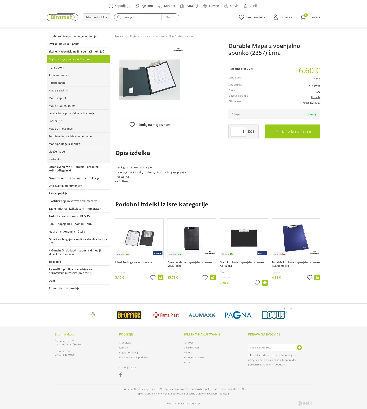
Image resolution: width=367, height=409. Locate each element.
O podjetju (122, 6)
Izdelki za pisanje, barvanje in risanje (73, 36)
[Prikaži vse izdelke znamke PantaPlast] (165, 315)
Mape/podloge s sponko (64, 144)
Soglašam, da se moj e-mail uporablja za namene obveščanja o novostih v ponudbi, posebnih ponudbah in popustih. (272, 360)
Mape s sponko (58, 98)
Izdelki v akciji (191, 347)
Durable (315, 97)
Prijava (286, 17)
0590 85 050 (63, 351)
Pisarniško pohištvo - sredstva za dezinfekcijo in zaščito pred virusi (70, 271)
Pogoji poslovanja (129, 352)
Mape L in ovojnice (61, 128)
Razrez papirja (58, 193)
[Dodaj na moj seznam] (153, 278)
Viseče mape (57, 151)
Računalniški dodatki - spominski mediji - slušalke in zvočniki (75, 252)
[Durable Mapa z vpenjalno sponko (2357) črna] (149, 79)
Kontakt (169, 6)
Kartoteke (55, 159)
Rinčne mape (57, 83)
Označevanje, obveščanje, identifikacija (74, 178)
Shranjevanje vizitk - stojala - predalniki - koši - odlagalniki (75, 168)
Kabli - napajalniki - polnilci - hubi (71, 224)
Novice (214, 6)
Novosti (188, 352)
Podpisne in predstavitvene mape (70, 136)
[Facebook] (121, 375)
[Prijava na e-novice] (299, 347)
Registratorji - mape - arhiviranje (70, 59)
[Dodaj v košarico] (160, 277)
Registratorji (56, 67)
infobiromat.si (65, 354)
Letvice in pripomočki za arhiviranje (71, 113)
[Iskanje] (170, 17)
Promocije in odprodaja (64, 288)
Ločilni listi (55, 121)
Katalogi (192, 6)
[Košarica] (310, 17)
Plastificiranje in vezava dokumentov (73, 201)
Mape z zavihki (58, 90)
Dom (52, 280)
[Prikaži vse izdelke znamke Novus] (275, 315)
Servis (234, 6)
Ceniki (254, 6)
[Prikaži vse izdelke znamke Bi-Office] (129, 315)
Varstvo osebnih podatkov (134, 357)
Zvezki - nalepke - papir (64, 44)
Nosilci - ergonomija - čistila (67, 231)
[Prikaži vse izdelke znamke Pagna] (238, 315)
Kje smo (147, 6)
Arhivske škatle (58, 75)
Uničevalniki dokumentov (65, 186)
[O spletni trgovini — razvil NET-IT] (305, 403)
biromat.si (120, 36)
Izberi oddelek (96, 17)
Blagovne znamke (194, 357)
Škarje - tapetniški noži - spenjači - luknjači (77, 51)
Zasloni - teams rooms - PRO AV (69, 216)
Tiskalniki (55, 262)
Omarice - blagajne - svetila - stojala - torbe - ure (78, 241)
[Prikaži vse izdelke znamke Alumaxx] (202, 315)
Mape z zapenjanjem (62, 106)
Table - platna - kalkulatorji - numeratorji (75, 208)
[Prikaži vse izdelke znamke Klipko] (92, 315)
